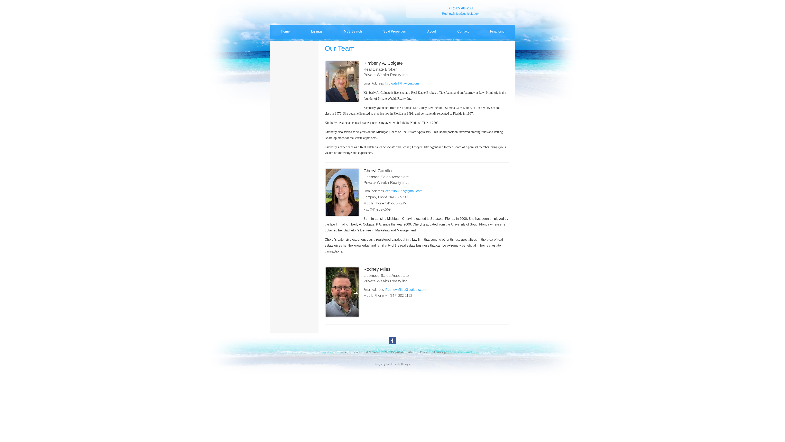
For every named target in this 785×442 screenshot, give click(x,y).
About (431, 31)
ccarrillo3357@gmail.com (403, 191)
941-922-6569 (380, 209)
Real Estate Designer (399, 364)
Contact (463, 31)
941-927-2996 (399, 197)
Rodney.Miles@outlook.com (461, 13)
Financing (497, 31)
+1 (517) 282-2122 (461, 8)
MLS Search (353, 31)
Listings (316, 31)
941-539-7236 (395, 203)
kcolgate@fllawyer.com (402, 83)
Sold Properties (394, 31)
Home (285, 31)
